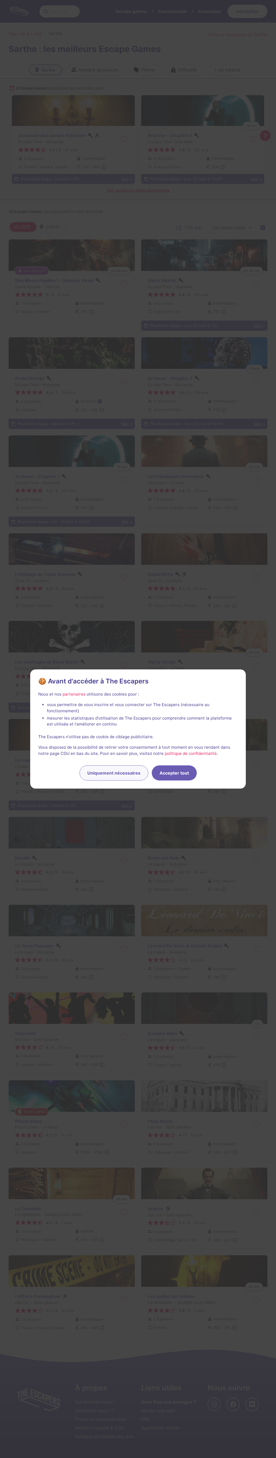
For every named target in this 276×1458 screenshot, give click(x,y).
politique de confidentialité (191, 753)
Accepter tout (174, 773)
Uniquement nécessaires (113, 773)
